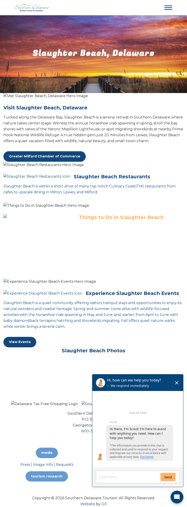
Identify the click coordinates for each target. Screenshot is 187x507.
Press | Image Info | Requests (46, 464)
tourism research (46, 476)
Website (87, 504)
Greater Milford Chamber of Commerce (44, 156)
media (46, 453)
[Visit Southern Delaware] (32, 7)
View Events (20, 342)
